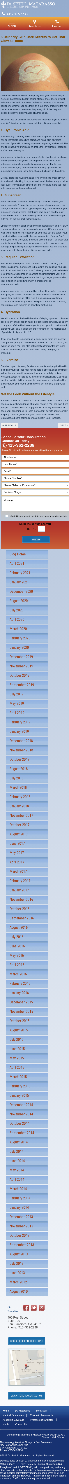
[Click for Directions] (27, 1389)
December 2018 (21, 741)
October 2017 (19, 825)
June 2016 (17, 946)
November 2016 (21, 899)
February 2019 (20, 722)
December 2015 (21, 1002)
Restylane (6, 1467)
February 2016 (20, 983)
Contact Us (21, 1424)
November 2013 (21, 1226)
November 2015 (21, 1011)
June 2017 (17, 843)
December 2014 (21, 1105)
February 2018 (20, 797)
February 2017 (20, 881)
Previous (9, 425)
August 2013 (19, 1254)
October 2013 (19, 1235)
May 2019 (17, 703)
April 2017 (17, 862)
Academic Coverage (13, 1419)
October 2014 (19, 1123)
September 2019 (22, 685)
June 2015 (17, 1049)
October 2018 (19, 759)
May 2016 (17, 955)
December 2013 (21, 1217)
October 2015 (19, 1021)
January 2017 (19, 890)
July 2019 (17, 694)
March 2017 (18, 871)
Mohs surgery (7, 1464)
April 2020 (17, 619)
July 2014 (17, 1151)
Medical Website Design (45, 1434)
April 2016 (17, 965)
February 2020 (20, 638)
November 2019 (21, 666)
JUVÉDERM (24, 1467)
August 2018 (19, 769)
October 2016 (19, 909)
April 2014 (17, 1179)
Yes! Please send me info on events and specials (38, 516)
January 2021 (19, 582)
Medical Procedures (13, 1415)
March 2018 (18, 787)
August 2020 (19, 601)
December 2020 (21, 591)
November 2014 (21, 1114)
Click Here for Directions (26, 1341)
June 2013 (17, 1273)
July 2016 (17, 937)
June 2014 (17, 1161)
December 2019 (21, 657)
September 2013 (22, 1245)
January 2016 (19, 993)
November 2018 (21, 750)
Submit (36, 539)
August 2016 (19, 927)
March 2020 (18, 629)
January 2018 (19, 806)
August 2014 (19, 1142)
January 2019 (19, 731)
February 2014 (20, 1198)
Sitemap (46, 1437)
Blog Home (18, 554)
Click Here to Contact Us (26, 1396)
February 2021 (20, 573)
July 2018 (17, 778)
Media (6, 1424)
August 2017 (19, 834)
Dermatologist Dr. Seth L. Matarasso (19, 1460)
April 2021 (17, 563)
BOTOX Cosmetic (26, 1464)
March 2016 (18, 974)
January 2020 (19, 647)
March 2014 (18, 1189)
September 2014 (22, 1133)
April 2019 (17, 713)
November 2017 (21, 815)
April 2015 (17, 1067)
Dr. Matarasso (22, 1410)
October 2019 (19, 675)
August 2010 (19, 1291)
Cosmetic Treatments (41, 1415)
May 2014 (17, 1170)
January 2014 (19, 1207)
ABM (63, 1434)
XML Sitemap (58, 1437)
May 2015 (17, 1058)
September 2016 (22, 918)
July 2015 (17, 1039)
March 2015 (18, 1077)
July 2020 (17, 610)
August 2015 (19, 1030)
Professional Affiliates (42, 1419)
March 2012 (18, 1282)
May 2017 (17, 853)
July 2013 (17, 1263)
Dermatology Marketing (18, 1434)
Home (6, 1410)
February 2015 (20, 1086)
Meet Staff (41, 1410)
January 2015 (19, 1095)
